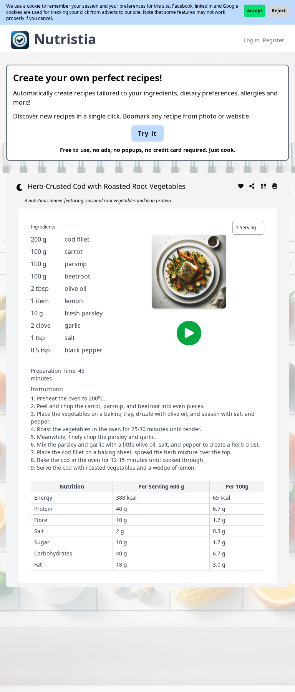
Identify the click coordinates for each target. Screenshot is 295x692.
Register (273, 40)
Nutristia (65, 39)
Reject (279, 10)
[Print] (275, 185)
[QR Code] (263, 185)
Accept (254, 10)
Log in (252, 40)
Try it (147, 133)
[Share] (252, 185)
